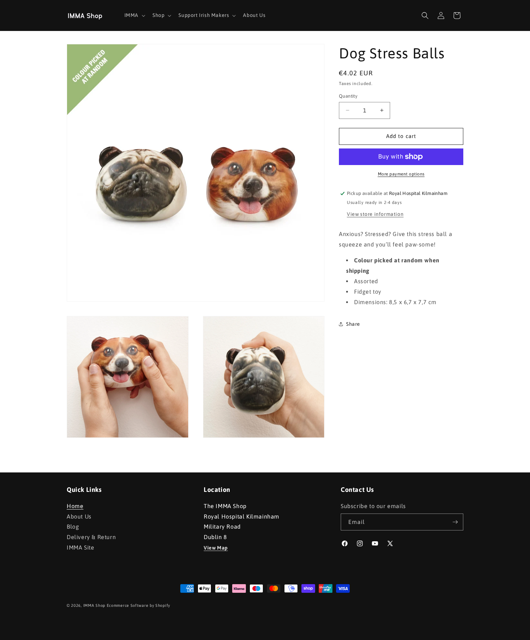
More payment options (401, 174)
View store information (375, 214)
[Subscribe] (455, 522)
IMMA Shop (94, 605)
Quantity (348, 96)
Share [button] (353, 324)
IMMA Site (80, 547)
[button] (134, 15)
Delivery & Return (91, 537)
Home (75, 507)
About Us (79, 516)
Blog (73, 526)
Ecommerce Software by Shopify (138, 605)
